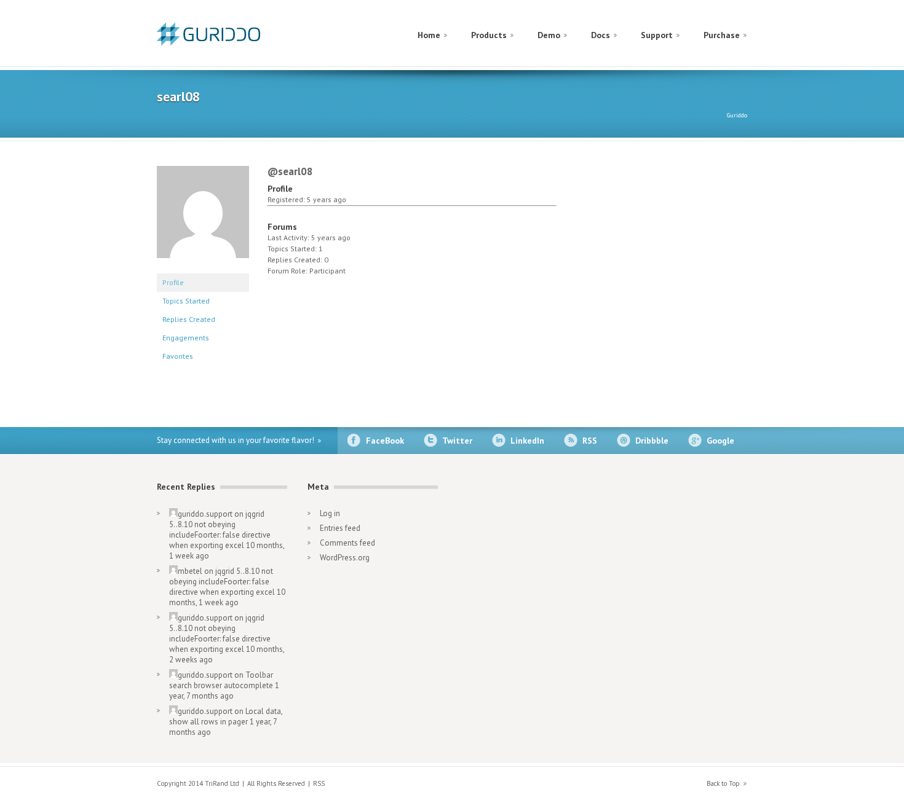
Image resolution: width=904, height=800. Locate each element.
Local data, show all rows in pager (225, 716)
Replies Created (188, 319)
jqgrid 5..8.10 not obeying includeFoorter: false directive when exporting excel (220, 530)
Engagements (185, 337)
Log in (330, 513)
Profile (173, 282)
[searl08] (203, 267)
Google (720, 440)
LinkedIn (527, 440)
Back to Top (723, 783)
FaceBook (385, 440)
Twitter (457, 440)
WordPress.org (345, 557)
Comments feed (347, 543)
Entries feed (340, 528)
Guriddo (737, 115)
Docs (600, 35)
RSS (589, 440)
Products (489, 35)
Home (429, 35)
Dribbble (651, 440)
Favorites (177, 356)
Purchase (722, 35)
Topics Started (186, 300)
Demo (548, 35)
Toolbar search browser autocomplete (221, 680)
